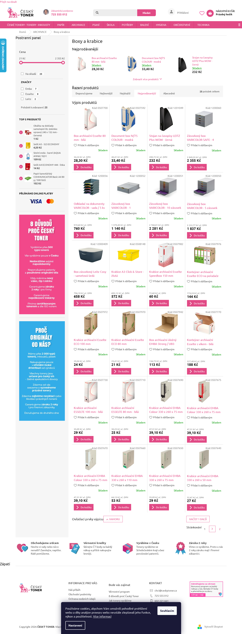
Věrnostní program (119, 591)
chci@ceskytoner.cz (166, 590)
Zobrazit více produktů (146, 79)
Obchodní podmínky (79, 594)
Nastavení (75, 625)
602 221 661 (162, 600)
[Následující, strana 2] (212, 529)
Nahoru (114, 519)
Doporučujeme (84, 93)
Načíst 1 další (198, 519)
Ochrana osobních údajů (81, 598)
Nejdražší (125, 93)
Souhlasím (167, 610)
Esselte (32, 93)
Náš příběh (74, 589)
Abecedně (169, 93)
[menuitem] (29, 24)
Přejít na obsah (8, 1)
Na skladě (33, 73)
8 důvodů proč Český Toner (124, 596)
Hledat (146, 12)
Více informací (102, 616)
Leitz (30, 98)
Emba (31, 88)
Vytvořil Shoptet (213, 626)
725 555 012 (162, 595)
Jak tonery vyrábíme (120, 600)
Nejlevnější (106, 93)
